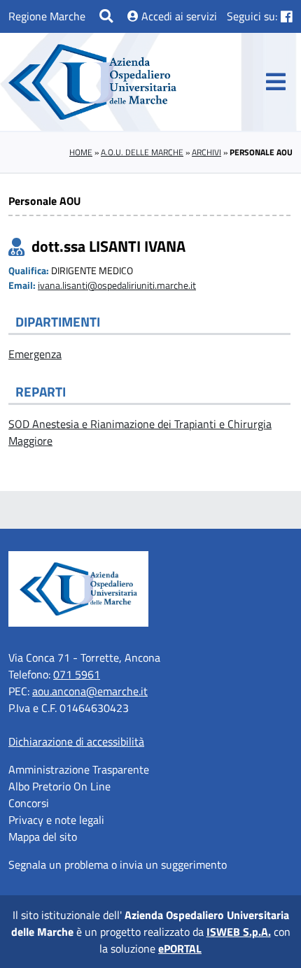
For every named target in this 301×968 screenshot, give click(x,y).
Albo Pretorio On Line (59, 786)
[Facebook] (287, 16)
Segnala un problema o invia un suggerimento (117, 864)
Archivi (206, 152)
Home (80, 152)
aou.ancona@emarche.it (90, 691)
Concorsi (28, 803)
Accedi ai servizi (178, 16)
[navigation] (276, 81)
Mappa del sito (42, 836)
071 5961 (76, 674)
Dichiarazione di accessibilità (76, 741)
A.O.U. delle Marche (142, 152)
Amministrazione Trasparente (78, 769)
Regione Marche (46, 16)
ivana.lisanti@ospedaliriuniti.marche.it (117, 285)
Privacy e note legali (56, 819)
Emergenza (35, 354)
